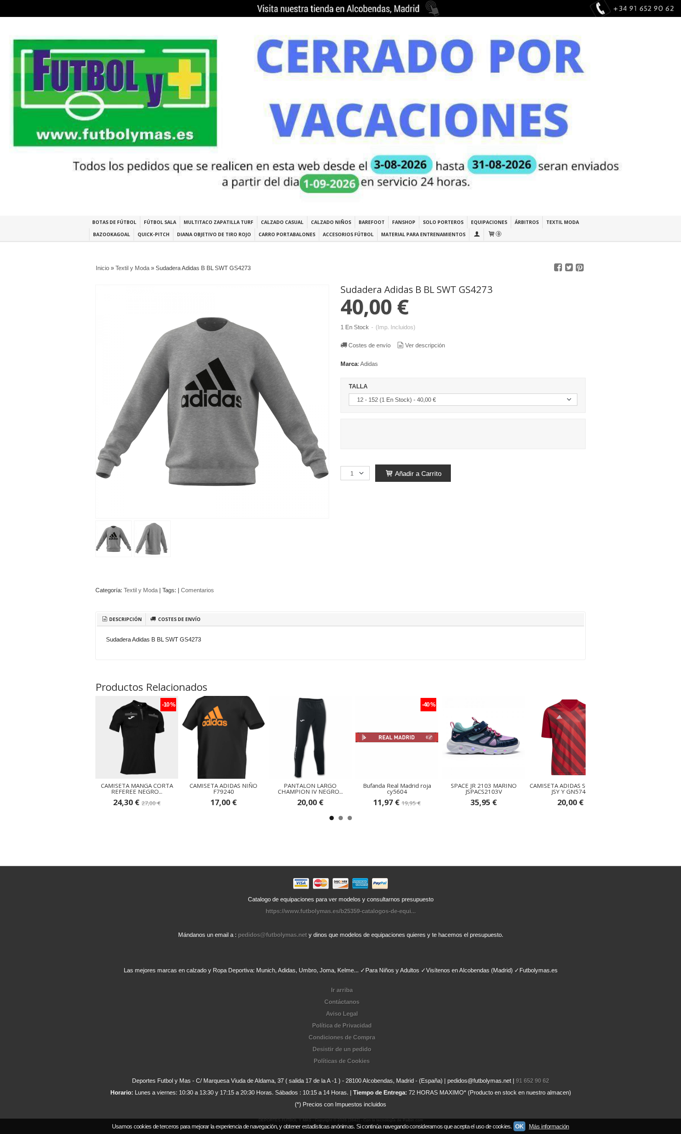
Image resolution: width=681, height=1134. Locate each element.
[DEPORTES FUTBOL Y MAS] (340, 116)
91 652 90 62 (532, 1080)
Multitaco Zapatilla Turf (218, 222)
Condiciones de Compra (342, 1037)
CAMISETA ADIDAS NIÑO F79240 (223, 788)
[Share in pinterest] (579, 267)
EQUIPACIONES (489, 222)
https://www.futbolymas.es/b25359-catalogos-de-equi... (341, 911)
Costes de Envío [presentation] (179, 619)
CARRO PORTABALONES (287, 234)
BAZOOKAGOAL (111, 234)
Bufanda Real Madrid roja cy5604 (397, 788)
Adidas (369, 363)
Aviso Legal (342, 1013)
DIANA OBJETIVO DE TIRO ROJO (214, 234)
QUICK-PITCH (153, 234)
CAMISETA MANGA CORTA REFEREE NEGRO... (137, 788)
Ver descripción (425, 345)
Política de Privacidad (342, 1025)
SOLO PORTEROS (443, 222)
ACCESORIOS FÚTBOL (348, 234)
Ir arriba (342, 990)
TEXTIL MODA (562, 222)
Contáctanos (341, 1001)
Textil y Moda (141, 590)
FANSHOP (403, 222)
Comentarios (197, 590)
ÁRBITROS (527, 222)
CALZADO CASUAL (282, 222)
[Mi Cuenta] (476, 234)
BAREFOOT (372, 222)
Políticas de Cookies (342, 1061)
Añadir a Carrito (417, 473)
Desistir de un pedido (342, 1049)
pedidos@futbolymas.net (272, 934)
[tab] (121, 619)
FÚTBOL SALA (160, 222)
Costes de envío (369, 345)
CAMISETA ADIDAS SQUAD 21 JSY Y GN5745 (570, 788)
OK (519, 1126)
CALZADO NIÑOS (331, 222)
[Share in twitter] (569, 267)
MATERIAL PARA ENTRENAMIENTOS (423, 234)
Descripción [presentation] (125, 619)
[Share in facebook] (558, 267)
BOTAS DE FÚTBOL (114, 222)
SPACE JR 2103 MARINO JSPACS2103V (484, 788)
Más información (549, 1126)
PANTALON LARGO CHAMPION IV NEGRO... (310, 788)
